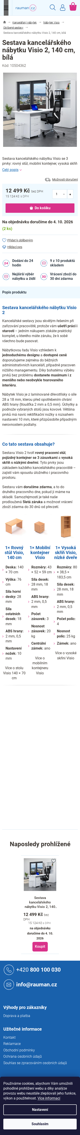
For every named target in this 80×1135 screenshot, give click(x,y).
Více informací (49, 1098)
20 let (44, 736)
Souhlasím (40, 1124)
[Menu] (6, 8)
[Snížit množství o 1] (64, 194)
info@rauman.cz (36, 984)
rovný (44, 764)
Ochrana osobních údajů (22, 1056)
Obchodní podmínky (19, 1050)
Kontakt (9, 1037)
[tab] (16, 292)
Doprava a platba (16, 1016)
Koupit (40, 946)
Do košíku (42, 208)
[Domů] (4, 22)
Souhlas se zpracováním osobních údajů (35, 1063)
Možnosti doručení (65, 179)
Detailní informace (40, 169)
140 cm (45, 812)
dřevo (44, 745)
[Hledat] (52, 8)
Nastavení (40, 1110)
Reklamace (12, 1044)
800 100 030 (38, 969)
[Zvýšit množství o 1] (70, 194)
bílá (42, 727)
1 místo (45, 755)
